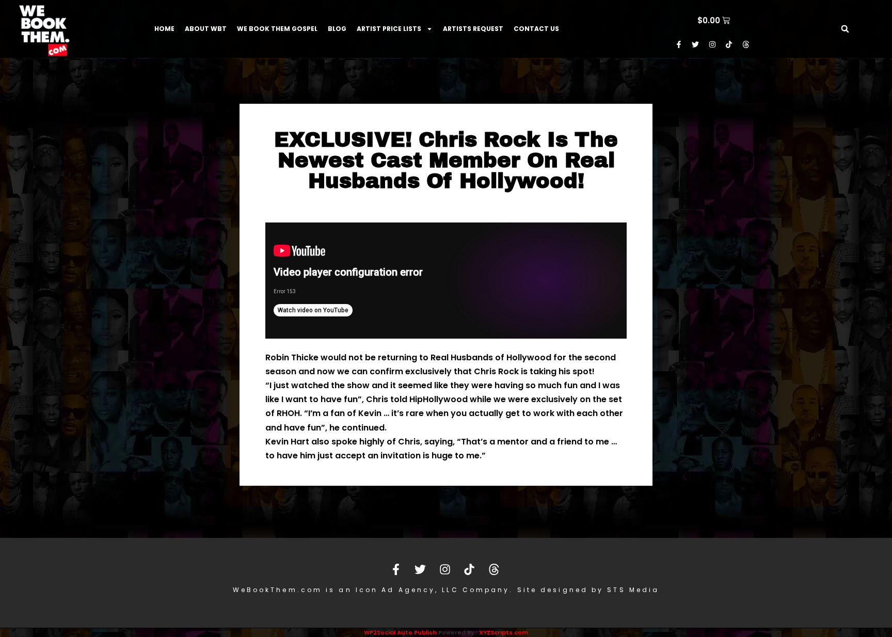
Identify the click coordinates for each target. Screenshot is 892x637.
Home (164, 28)
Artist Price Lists (389, 28)
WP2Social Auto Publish (400, 632)
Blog (337, 28)
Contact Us (536, 28)
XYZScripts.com (503, 632)
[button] (845, 29)
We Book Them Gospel (277, 28)
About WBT (206, 28)
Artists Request (473, 28)
